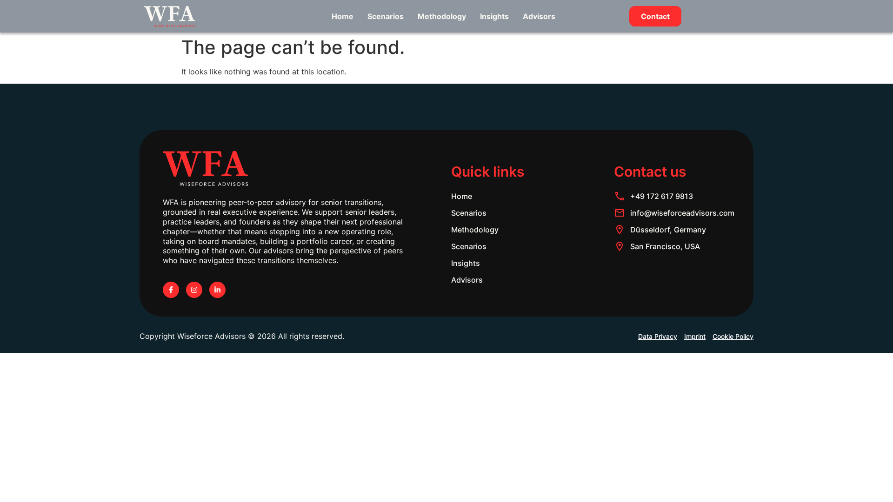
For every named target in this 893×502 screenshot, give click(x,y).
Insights (494, 16)
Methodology (442, 16)
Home (342, 16)
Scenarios (385, 16)
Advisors (539, 16)
